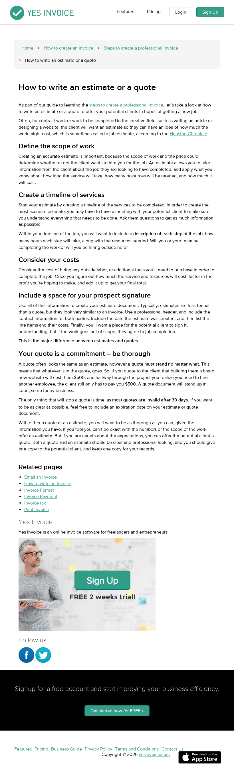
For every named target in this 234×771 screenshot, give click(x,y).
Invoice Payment (40, 496)
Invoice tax (35, 502)
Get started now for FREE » (117, 710)
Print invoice (36, 509)
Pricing (154, 11)
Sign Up (210, 12)
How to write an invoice (47, 483)
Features (125, 11)
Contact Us (172, 749)
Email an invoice (40, 476)
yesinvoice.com (154, 754)
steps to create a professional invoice (126, 104)
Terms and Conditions (137, 749)
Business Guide (66, 749)
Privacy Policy (98, 749)
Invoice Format (39, 490)
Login (180, 12)
